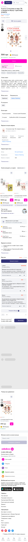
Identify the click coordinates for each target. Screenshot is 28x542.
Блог (2, 520)
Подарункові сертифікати (8, 516)
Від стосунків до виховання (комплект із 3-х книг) (7, 195)
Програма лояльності (6, 497)
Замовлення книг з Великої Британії (10, 514)
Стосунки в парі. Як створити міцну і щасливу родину (7, 419)
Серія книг (4, 525)
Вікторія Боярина (5, 14)
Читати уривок (17, 21)
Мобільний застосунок (8, 480)
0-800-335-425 (6, 321)
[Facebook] (9, 531)
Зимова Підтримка (11, 72)
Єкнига (3, 72)
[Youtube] (6, 531)
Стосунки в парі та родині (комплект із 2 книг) (21, 195)
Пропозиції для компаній (7, 502)
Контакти (3, 506)
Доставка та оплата (6, 512)
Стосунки (4, 6)
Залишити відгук (14, 261)
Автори (3, 527)
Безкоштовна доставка (8, 205)
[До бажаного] (3, 21)
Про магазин (4, 495)
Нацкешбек (21, 72)
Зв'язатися (20, 320)
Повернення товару (6, 518)
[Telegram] (12, 531)
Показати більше (13, 310)
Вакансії (3, 504)
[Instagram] (2, 531)
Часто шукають (5, 522)
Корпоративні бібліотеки (7, 500)
